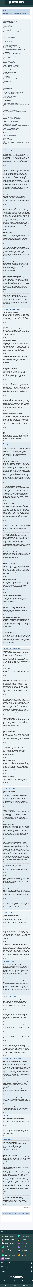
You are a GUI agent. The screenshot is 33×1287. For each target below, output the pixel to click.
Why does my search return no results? (11, 117)
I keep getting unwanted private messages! (12, 103)
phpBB (19, 376)
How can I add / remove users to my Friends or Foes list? (15, 111)
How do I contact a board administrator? (11, 144)
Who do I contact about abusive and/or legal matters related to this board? (16, 143)
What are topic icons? (7, 83)
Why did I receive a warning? (9, 63)
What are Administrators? (8, 88)
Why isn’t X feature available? (9, 141)
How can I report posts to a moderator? (11, 65)
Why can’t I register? (7, 25)
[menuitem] (6, 11)
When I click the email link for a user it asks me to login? (14, 49)
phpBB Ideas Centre (11, 1159)
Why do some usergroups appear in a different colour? (14, 94)
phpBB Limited (18, 1145)
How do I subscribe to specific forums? (11, 128)
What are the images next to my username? (12, 45)
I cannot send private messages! (10, 101)
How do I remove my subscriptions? (10, 129)
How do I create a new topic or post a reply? (12, 53)
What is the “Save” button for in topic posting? (12, 66)
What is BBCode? (6, 73)
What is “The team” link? (8, 97)
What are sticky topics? (8, 81)
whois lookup (24, 1174)
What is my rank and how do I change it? (11, 47)
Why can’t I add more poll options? (10, 58)
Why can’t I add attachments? (9, 62)
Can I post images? (7, 77)
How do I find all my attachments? (10, 135)
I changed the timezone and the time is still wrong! (13, 42)
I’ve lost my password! (7, 30)
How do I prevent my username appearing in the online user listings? (15, 39)
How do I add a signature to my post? (10, 56)
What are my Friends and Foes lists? (10, 110)
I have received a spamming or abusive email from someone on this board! (16, 105)
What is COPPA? (6, 23)
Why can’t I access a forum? (9, 61)
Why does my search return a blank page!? (12, 118)
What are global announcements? (10, 78)
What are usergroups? (7, 91)
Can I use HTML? (6, 74)
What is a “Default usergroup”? (9, 96)
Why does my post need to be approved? (11, 67)
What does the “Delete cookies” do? (10, 33)
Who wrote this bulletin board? (9, 139)
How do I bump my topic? (8, 69)
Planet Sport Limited (27, 1280)
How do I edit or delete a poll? (9, 60)
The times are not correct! (8, 41)
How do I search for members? (9, 119)
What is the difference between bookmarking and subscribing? (16, 125)
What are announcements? (8, 80)
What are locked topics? (8, 82)
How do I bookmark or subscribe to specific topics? (13, 126)
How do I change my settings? (9, 37)
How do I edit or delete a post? (9, 54)
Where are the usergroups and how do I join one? (13, 92)
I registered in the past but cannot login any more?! (13, 29)
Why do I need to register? (8, 22)
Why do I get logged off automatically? (11, 31)
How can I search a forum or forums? (11, 116)
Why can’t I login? (6, 27)
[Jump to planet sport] (17, 6)
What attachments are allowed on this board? (12, 133)
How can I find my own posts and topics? (11, 121)
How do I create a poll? (8, 57)
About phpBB (6, 1149)
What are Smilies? (6, 76)
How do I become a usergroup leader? (11, 93)
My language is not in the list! (9, 43)
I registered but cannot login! (9, 26)
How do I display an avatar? (9, 46)
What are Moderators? (7, 89)
